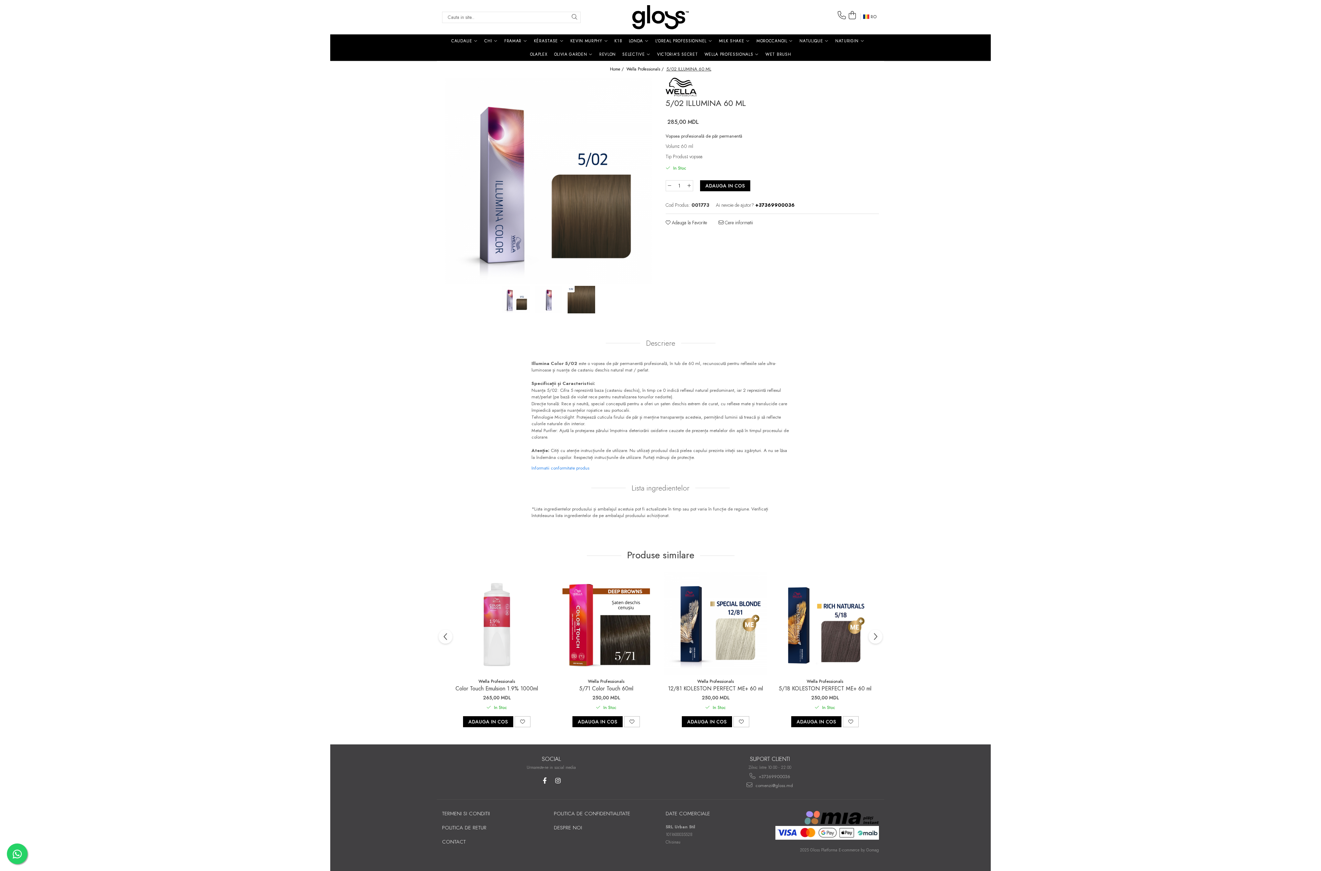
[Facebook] (545, 781)
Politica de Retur (464, 827)
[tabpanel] (548, 181)
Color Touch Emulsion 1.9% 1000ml (496, 688)
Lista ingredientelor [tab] (660, 488)
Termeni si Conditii (466, 813)
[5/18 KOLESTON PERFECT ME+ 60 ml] (825, 623)
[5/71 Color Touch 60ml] (606, 623)
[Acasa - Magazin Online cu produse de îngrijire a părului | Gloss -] (660, 17)
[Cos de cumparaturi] (852, 15)
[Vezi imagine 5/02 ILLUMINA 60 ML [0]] (516, 299)
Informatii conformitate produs (560, 468)
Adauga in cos (725, 185)
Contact (454, 842)
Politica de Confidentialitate (592, 813)
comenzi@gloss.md (773, 785)
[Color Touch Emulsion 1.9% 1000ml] (496, 623)
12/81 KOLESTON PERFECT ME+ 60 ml (715, 688)
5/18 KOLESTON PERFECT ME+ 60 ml (825, 688)
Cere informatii (738, 222)
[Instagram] (558, 781)
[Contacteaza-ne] (842, 15)
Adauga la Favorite (688, 222)
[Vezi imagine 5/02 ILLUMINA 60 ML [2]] (581, 299)
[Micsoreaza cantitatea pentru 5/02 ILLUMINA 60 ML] (669, 185)
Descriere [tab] (660, 343)
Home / (617, 69)
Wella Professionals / (645, 69)
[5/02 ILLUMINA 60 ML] (548, 181)
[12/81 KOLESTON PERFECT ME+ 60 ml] (715, 623)
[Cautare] (574, 17)
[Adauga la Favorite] (522, 721)
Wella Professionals (497, 681)
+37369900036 (773, 776)
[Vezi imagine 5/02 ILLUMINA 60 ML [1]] (549, 299)
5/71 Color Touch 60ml (606, 688)
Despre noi (568, 827)
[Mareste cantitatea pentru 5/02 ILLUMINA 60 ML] (689, 185)
